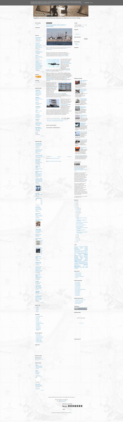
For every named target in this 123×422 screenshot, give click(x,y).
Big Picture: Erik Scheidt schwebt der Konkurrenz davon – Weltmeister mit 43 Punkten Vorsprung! (39, 93)
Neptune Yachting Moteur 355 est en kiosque (38, 151)
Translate (82, 26)
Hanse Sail (80, 251)
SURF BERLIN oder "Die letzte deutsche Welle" (83, 116)
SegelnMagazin (38, 127)
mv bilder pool (38, 375)
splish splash (37, 235)
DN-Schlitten (81, 247)
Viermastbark (48, 77)
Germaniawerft (65, 61)
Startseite (59, 156)
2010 (76, 241)
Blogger (70, 412)
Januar (77, 240)
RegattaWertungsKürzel (40, 323)
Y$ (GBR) (37, 281)
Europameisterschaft (77, 250)
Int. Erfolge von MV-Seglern (79, 276)
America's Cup (76, 246)
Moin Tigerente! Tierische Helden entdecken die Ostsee (39, 39)
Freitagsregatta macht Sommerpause (82, 222)
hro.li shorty (38, 317)
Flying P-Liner (52, 87)
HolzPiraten (37, 114)
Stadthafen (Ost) (38, 339)
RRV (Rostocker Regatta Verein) (80, 289)
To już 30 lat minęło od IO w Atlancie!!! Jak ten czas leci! (39, 216)
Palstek (37, 132)
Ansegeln (80, 246)
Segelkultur (86, 260)
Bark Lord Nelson (38, 107)
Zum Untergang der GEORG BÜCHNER (83, 99)
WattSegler (37, 97)
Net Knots (37, 319)
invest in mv (38, 388)
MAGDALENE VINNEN (67, 63)
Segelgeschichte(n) (61, 119)
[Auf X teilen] (66, 118)
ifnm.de (37, 55)
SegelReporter (38, 90)
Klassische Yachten (80, 252)
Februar (77, 238)
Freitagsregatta (85, 250)
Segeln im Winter (81, 261)
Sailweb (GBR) (38, 159)
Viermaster (53, 120)
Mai (77, 234)
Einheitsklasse (77, 249)
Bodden (82, 246)
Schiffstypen (38, 324)
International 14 (85, 251)
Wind (87, 266)
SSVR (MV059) (77, 291)
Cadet (85, 246)
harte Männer (85, 267)
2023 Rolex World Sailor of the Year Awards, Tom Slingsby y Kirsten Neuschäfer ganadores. (39, 299)
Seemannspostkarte (55, 119)
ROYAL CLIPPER (65, 55)
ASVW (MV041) (77, 282)
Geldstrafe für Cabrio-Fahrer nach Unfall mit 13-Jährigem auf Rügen (39, 367)
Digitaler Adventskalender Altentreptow (38, 372)
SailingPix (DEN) (38, 285)
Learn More (87, 2)
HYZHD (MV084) (78, 285)
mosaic (37, 310)
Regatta (86, 254)
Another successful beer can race (42, 251)
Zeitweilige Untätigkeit (79, 226)
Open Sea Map (38, 322)
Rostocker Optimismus (79, 223)
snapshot (37, 306)
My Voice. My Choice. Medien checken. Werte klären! (39, 57)
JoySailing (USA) (38, 198)
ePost (80, 197)
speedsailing (76, 268)
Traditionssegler (49, 120)
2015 (76, 201)
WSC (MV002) (77, 294)
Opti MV (76, 277)
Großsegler (76, 251)
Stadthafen (76, 263)
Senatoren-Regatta (80, 262)
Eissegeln (86, 249)
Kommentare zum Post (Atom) (54, 158)
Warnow (86, 264)
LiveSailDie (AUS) (38, 143)
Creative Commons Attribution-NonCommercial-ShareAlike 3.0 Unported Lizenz (80, 169)
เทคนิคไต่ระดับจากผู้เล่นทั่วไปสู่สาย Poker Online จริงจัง (39, 277)
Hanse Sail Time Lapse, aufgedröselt (81, 155)
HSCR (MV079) (77, 284)
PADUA (60, 93)
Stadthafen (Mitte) (39, 340)
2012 (76, 205)
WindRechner (77, 34)
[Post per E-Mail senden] (62, 118)
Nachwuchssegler (81, 253)
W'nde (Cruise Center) (39, 337)
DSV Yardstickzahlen (39, 316)
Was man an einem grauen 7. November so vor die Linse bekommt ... (83, 90)
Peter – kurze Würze (39, 103)
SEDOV (50, 119)
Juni (77, 216)
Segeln (76, 261)
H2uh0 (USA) (38, 185)
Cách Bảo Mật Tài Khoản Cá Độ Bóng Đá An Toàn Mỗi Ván (39, 231)
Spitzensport (86, 262)
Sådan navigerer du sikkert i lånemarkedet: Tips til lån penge (39, 287)
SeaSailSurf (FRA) (39, 266)
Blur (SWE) (37, 193)
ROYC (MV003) (77, 288)
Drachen (81, 248)
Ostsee (80, 254)
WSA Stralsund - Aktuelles (38, 329)
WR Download (38, 328)
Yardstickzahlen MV (78, 275)
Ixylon (75, 252)
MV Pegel (37, 318)
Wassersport (77, 266)
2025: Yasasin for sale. (39, 293)
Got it (91, 2)
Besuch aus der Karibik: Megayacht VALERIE (83, 107)
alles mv (37, 370)
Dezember (78, 208)
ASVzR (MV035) (77, 283)
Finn (81, 250)
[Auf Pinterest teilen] (69, 118)
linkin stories (38, 384)
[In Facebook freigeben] (67, 118)
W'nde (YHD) (38, 334)
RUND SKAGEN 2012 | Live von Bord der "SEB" (84, 81)
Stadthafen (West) (39, 338)
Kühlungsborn (86, 252)
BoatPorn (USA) (38, 234)
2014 (76, 203)
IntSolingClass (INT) (39, 155)
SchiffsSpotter (38, 106)
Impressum (77, 44)
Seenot (37, 133)
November (78, 209)
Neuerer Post (49, 156)
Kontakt (76, 43)
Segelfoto (86, 259)
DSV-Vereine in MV (78, 272)
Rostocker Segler (78, 257)
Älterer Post (69, 156)
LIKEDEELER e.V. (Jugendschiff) (80, 299)
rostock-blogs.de (38, 37)
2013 (76, 204)
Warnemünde (57, 120)
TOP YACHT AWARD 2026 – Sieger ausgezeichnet (39, 129)
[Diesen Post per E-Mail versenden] (64, 118)
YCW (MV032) (77, 295)
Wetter (83, 266)
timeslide (37, 309)
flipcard (37, 311)
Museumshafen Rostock (79, 302)
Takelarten (37, 325)
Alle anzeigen (42, 302)
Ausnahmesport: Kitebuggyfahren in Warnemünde (83, 124)
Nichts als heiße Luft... (83, 131)
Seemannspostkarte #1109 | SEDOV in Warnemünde (81, 232)
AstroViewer (63, 400)
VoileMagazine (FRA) (39, 149)
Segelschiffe (66, 119)
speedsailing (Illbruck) (39, 341)
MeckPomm (76, 253)
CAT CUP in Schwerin (83, 139)
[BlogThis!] (65, 118)
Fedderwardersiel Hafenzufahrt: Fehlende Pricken (39, 99)
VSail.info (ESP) (38, 229)
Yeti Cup (80, 267)
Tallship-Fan (38, 119)
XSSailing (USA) (38, 262)
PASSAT (55, 93)
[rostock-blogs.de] (38, 82)
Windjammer (61, 120)
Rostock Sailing (78, 166)
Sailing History (84, 258)
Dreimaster (86, 248)
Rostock (76, 256)
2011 (76, 207)
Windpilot (37, 102)
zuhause (37, 24)
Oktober (77, 211)
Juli (76, 215)
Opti (85, 253)
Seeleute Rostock (78, 303)
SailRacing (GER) (38, 247)
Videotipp (86, 263)
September (78, 212)
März (77, 237)
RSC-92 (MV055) (78, 290)
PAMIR (66, 94)
